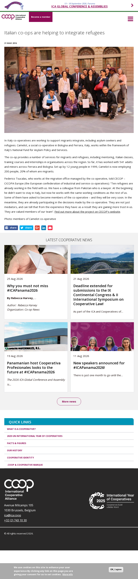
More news (69, 401)
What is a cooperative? (21, 429)
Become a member (40, 16)
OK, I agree (116, 569)
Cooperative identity (20, 457)
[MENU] (130, 18)
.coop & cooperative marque (25, 464)
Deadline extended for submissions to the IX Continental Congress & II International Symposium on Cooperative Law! (98, 294)
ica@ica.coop (12, 515)
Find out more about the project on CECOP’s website (87, 211)
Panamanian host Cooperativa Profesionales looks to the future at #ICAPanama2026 (34, 367)
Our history (14, 450)
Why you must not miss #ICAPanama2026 (27, 288)
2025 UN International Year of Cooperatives (34, 436)
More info (68, 574)
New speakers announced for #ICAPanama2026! (99, 365)
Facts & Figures (16, 443)
